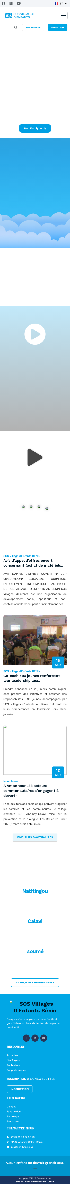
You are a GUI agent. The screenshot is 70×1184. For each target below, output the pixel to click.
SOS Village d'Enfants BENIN (21, 556)
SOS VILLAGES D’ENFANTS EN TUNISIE (35, 1181)
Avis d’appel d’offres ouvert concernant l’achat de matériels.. (33, 563)
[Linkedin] (11, 3)
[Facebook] (3, 3)
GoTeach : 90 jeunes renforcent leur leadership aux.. (31, 678)
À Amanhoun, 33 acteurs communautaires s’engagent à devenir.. (30, 791)
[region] (35, 61)
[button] (35, 457)
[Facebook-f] (26, 1038)
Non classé (10, 781)
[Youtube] (18, 3)
